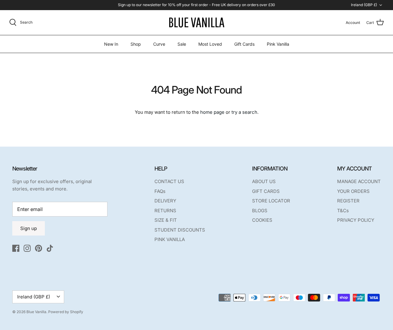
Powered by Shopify (65, 311)
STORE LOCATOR (271, 201)
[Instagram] (27, 248)
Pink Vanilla (278, 44)
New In (111, 44)
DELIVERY (165, 201)
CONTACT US (169, 181)
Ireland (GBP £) (364, 4)
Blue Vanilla (36, 311)
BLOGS (259, 210)
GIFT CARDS (266, 191)
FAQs (159, 191)
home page (212, 112)
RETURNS (165, 210)
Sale (181, 44)
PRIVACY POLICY (355, 220)
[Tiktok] (49, 248)
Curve (159, 44)
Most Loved (210, 44)
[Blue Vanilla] (196, 22)
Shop (135, 44)
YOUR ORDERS (353, 191)
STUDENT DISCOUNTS (179, 230)
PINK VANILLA (169, 239)
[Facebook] (15, 248)
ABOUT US (264, 181)
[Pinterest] (38, 248)
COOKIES (262, 220)
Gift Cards (244, 44)
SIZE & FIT (165, 220)
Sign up (28, 228)
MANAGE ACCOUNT (359, 181)
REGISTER (348, 201)
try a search (244, 112)
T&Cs (343, 210)
